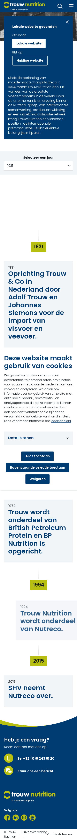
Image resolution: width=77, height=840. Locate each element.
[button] (60, 6)
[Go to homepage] (24, 6)
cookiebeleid (61, 421)
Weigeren (38, 479)
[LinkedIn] (16, 818)
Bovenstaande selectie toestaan (37, 467)
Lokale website (28, 43)
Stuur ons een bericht (35, 771)
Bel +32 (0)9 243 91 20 (35, 758)
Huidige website (30, 60)
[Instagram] (24, 818)
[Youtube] (32, 818)
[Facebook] (7, 818)
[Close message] (67, 22)
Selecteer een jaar (38, 157)
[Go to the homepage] (29, 796)
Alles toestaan (37, 456)
